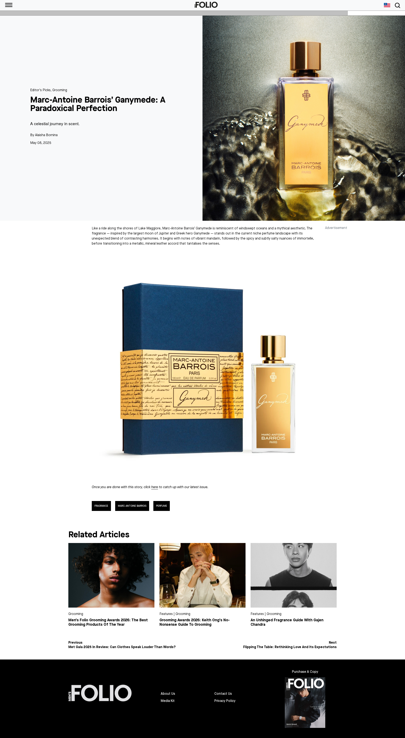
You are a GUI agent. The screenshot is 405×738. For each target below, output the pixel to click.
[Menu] (8, 5)
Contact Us (223, 693)
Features (166, 614)
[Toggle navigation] (397, 5)
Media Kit (168, 701)
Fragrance (101, 506)
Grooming (59, 90)
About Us (168, 693)
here (154, 487)
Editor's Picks (40, 90)
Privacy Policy (224, 701)
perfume (161, 506)
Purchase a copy (305, 671)
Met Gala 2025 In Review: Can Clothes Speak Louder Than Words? (122, 647)
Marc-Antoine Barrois (132, 506)
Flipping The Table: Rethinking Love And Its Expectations (290, 647)
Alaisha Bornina (46, 135)
